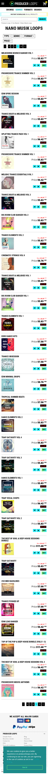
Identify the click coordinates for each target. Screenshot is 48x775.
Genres (19, 9)
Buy (44, 65)
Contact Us (6, 741)
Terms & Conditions (9, 745)
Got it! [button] (24, 767)
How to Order (28, 741)
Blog (25, 737)
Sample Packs (7, 737)
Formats (28, 9)
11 (25, 46)
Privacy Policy (28, 745)
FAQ (4, 743)
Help (25, 743)
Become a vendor (8, 739)
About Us (27, 739)
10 (21, 46)
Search (42, 19)
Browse (10, 9)
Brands (38, 9)
